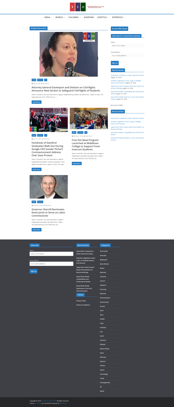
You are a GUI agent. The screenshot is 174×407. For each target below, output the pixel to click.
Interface (117, 17)
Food (101, 310)
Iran (101, 332)
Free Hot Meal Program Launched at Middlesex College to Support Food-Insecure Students (86, 144)
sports (102, 370)
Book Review (104, 264)
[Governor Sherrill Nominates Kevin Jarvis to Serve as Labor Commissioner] (49, 187)
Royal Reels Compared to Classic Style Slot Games (127, 75)
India (47, 17)
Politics (40, 80)
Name (113, 42)
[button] (51, 17)
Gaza (101, 315)
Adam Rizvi (46, 83)
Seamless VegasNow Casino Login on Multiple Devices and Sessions (85, 260)
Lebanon (103, 340)
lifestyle (102, 17)
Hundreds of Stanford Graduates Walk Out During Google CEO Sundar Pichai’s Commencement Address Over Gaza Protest (47, 149)
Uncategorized (105, 382)
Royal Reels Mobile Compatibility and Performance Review (83, 279)
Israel (102, 336)
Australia (103, 255)
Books (102, 268)
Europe (102, 306)
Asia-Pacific (104, 251)
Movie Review (104, 349)
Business (103, 272)
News (33, 80)
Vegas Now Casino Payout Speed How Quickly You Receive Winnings (85, 269)
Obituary (103, 357)
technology (104, 374)
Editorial (103, 294)
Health (102, 319)
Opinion (103, 361)
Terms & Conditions (83, 305)
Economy (103, 289)
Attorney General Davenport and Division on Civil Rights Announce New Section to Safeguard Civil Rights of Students (66, 89)
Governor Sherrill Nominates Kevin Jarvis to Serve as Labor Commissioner (48, 212)
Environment (104, 302)
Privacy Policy (81, 301)
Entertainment (105, 298)
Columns (73, 17)
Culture (102, 281)
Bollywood (103, 260)
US (45, 80)
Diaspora (89, 17)
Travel (102, 378)
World (59, 17)
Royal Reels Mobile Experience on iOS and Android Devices (84, 288)
